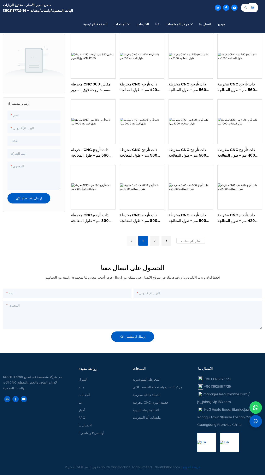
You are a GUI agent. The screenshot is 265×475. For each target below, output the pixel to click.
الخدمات (84, 394)
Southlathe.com (168, 467)
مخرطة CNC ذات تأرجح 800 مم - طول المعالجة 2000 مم (90, 217)
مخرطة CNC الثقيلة (146, 394)
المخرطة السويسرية (146, 379)
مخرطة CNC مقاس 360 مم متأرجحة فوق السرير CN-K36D (90, 87)
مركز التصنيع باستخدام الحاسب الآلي (157, 387)
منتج (81, 387)
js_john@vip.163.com (214, 401)
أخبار (81, 410)
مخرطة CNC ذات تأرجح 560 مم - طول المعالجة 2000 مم (187, 87)
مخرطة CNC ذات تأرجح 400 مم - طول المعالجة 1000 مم (236, 152)
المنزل (83, 379)
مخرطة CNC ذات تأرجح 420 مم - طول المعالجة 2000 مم (236, 217)
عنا (80, 402)
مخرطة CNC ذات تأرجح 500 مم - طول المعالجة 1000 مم (187, 217)
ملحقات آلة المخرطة (146, 417)
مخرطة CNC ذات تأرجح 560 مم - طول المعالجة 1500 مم (236, 87)
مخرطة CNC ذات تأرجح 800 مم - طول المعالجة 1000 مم (138, 217)
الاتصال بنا (85, 425)
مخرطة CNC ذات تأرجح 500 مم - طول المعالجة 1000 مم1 (187, 152)
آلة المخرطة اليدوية (145, 410)
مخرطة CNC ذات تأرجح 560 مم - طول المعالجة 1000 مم (90, 152)
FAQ (81, 417)
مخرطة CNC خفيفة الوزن (150, 402)
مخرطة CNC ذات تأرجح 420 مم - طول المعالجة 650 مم (138, 87)
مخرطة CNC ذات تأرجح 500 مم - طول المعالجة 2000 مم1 (138, 152)
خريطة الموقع (191, 467)
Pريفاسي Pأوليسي (91, 433)
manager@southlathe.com (225, 394)
